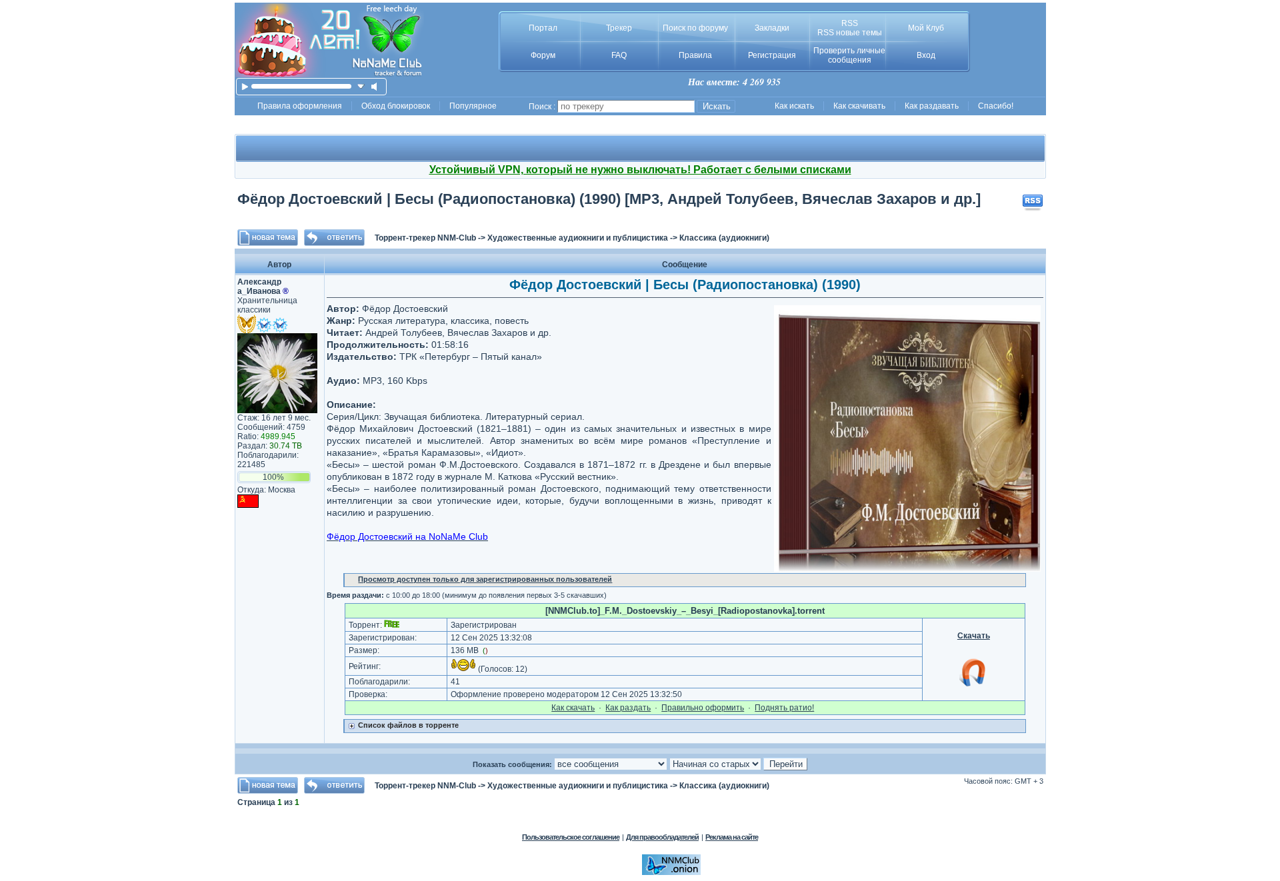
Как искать (794, 106)
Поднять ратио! (784, 707)
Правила (695, 55)
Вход (926, 55)
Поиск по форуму (695, 28)
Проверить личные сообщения (849, 55)
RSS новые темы (849, 32)
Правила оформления (299, 106)
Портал (543, 28)
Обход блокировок (395, 106)
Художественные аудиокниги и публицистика (577, 238)
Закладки (772, 28)
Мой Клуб (926, 28)
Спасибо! (995, 106)
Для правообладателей (662, 837)
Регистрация (772, 55)
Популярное (473, 106)
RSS (849, 23)
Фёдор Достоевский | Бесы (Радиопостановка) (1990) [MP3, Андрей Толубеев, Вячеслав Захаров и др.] (609, 199)
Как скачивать (859, 106)
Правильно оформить (702, 707)
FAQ (619, 55)
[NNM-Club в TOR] (671, 872)
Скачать (973, 635)
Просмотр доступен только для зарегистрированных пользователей (485, 579)
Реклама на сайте (731, 837)
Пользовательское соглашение (570, 837)
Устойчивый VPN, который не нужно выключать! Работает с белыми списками (640, 169)
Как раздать (628, 707)
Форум (543, 55)
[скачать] (361, 86)
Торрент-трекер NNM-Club (425, 238)
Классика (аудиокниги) (724, 238)
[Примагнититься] (973, 686)
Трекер (619, 28)
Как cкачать (573, 707)
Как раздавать (932, 106)
